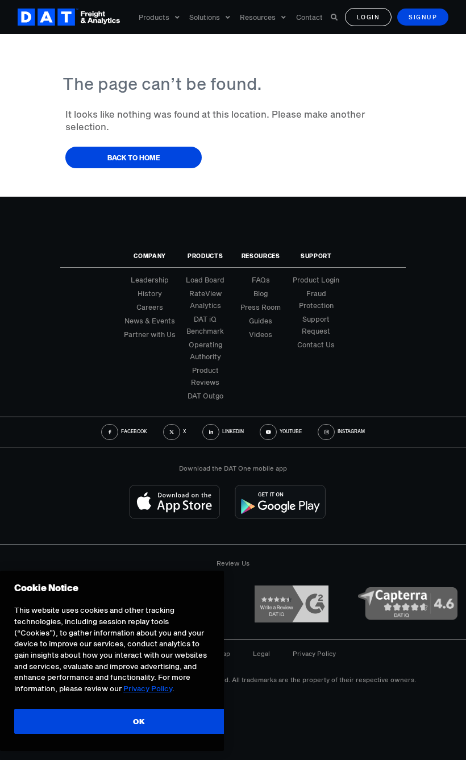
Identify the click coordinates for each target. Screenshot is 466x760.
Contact (309, 17)
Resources (258, 17)
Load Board (205, 280)
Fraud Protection (316, 299)
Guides (260, 321)
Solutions (204, 17)
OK (139, 721)
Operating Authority (205, 350)
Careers (149, 307)
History (150, 293)
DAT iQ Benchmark (205, 325)
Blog (260, 293)
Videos (260, 334)
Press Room (260, 307)
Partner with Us (150, 334)
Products (154, 17)
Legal (261, 653)
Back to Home (133, 157)
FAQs (261, 280)
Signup (423, 17)
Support (316, 255)
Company (150, 255)
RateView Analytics (205, 299)
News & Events (149, 321)
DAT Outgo (205, 396)
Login (368, 17)
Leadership (150, 280)
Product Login (316, 280)
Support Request (316, 325)
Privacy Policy (314, 653)
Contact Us (316, 344)
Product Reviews (205, 376)
